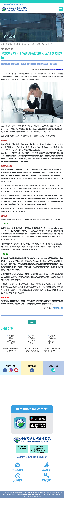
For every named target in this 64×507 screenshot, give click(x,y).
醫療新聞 (17, 44)
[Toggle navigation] (61, 9)
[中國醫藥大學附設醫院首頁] (14, 9)
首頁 (2, 44)
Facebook (5, 370)
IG (11, 370)
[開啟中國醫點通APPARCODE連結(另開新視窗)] (20, 423)
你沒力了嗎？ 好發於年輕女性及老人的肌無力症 (38, 44)
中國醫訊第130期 (57, 308)
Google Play (38, 419)
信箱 (53, 370)
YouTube (16, 370)
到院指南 (32, 370)
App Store (38, 427)
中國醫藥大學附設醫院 (32, 440)
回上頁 (32, 322)
